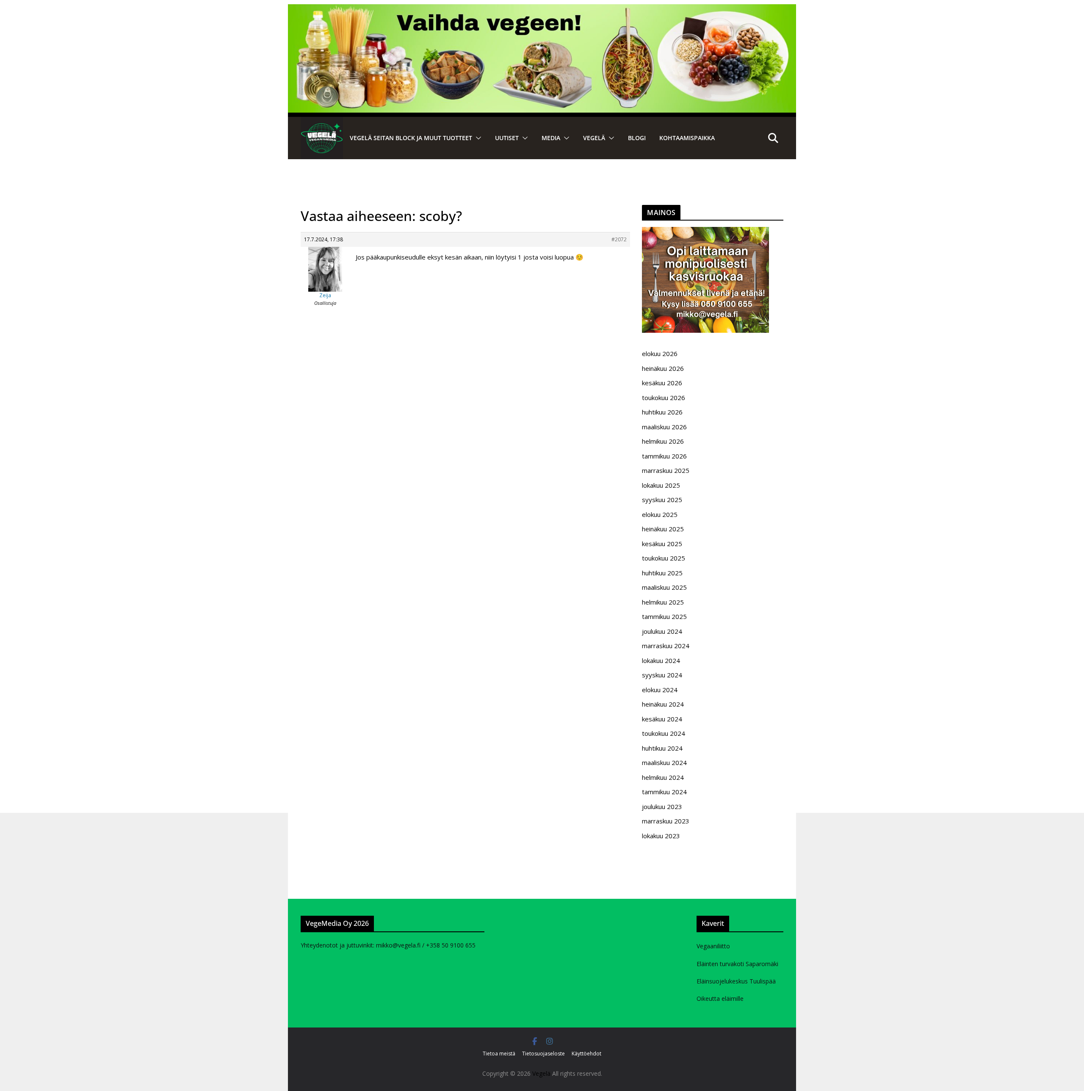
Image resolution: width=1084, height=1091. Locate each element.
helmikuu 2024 (663, 777)
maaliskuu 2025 (664, 587)
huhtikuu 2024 (662, 748)
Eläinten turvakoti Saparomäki (737, 964)
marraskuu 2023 (665, 821)
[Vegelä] (322, 138)
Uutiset (507, 138)
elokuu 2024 (660, 689)
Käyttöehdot (586, 1053)
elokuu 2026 (660, 353)
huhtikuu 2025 (662, 573)
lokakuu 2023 (661, 835)
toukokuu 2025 (663, 558)
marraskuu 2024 (665, 645)
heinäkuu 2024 (663, 704)
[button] (476, 138)
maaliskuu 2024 (664, 762)
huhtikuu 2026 (662, 412)
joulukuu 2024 (662, 631)
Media (551, 138)
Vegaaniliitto (713, 946)
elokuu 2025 (660, 514)
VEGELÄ (594, 138)
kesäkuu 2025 (662, 543)
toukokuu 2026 (663, 397)
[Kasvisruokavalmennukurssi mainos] (705, 232)
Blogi (637, 138)
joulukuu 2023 (662, 806)
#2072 (619, 239)
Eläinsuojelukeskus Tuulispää (736, 981)
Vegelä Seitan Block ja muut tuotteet (411, 138)
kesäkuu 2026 (662, 382)
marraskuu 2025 (665, 470)
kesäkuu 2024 (662, 719)
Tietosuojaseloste (543, 1053)
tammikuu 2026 (664, 456)
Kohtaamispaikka (687, 138)
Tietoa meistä (499, 1053)
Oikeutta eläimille (720, 998)
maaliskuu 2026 (664, 427)
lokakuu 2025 (661, 485)
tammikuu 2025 (664, 616)
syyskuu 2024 (662, 675)
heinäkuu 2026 (663, 368)
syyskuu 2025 (662, 499)
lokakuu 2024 (661, 660)
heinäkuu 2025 (663, 529)
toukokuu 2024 (663, 733)
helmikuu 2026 (663, 441)
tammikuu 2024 (664, 791)
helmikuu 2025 (663, 602)
